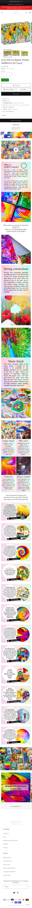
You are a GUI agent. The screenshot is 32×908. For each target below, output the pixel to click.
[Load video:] (16, 150)
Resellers (5, 847)
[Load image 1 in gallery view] (7, 53)
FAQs (4, 837)
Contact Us (6, 833)
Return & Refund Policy (9, 868)
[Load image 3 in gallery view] (24, 53)
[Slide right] (30, 53)
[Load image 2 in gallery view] (16, 53)
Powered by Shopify (19, 905)
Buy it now (16, 94)
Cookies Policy (7, 875)
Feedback (5, 844)
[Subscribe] (27, 887)
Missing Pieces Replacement (10, 840)
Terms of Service (7, 861)
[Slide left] (1, 53)
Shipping (3, 68)
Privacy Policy (6, 864)
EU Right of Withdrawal (9, 871)
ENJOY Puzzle (14, 905)
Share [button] (4, 115)
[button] (2, 12)
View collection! (14, 806)
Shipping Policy (7, 857)
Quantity (3, 71)
